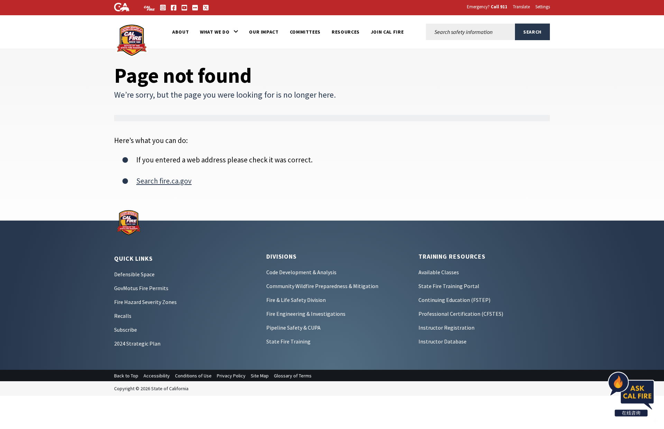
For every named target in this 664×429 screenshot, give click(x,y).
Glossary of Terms (293, 376)
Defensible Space (134, 274)
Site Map (260, 376)
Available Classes (438, 272)
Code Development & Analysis (301, 272)
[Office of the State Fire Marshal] (128, 221)
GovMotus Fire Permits (141, 288)
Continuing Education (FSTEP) (454, 299)
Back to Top (126, 376)
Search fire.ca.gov (164, 181)
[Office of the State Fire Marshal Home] (132, 39)
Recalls (122, 315)
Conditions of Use (193, 376)
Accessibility (157, 376)
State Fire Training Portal (448, 286)
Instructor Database (442, 341)
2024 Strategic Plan (137, 343)
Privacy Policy (231, 376)
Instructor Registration (446, 327)
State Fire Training (288, 341)
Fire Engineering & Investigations (305, 313)
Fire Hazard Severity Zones (145, 301)
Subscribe (125, 329)
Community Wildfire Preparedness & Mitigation (322, 286)
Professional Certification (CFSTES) (460, 313)
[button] (218, 31)
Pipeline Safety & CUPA (293, 327)
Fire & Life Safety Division (296, 299)
